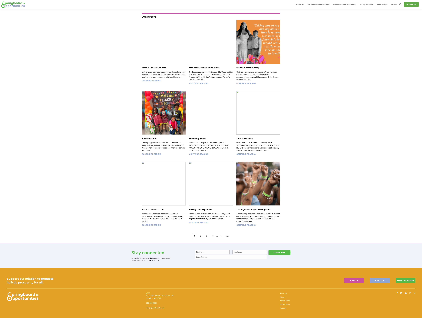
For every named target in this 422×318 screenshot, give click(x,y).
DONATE (354, 280)
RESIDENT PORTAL (405, 280)
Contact (283, 308)
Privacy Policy (285, 304)
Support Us (411, 4)
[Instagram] (410, 293)
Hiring (282, 297)
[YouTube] (406, 293)
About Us (283, 293)
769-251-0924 (151, 303)
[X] (414, 293)
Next (227, 236)
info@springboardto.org (155, 308)
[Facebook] (397, 293)
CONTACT (379, 280)
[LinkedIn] (401, 293)
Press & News (285, 300)
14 (221, 236)
